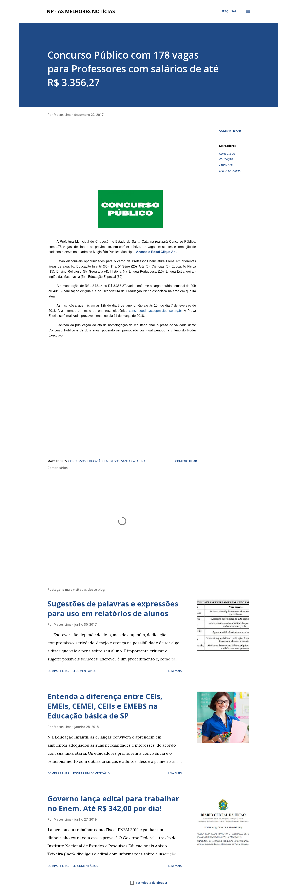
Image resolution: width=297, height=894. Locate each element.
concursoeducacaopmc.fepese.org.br (155, 310)
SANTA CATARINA (229, 170)
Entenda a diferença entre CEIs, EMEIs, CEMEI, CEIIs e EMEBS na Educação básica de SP (104, 706)
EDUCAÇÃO (226, 159)
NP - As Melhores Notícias (81, 11)
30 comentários (85, 866)
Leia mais (175, 671)
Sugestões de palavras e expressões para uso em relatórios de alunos (112, 608)
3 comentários (84, 671)
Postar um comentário (91, 773)
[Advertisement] (77, 161)
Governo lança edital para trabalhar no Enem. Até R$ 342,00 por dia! (113, 803)
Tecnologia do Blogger (151, 882)
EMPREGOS (226, 165)
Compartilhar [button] (230, 130)
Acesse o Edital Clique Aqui (157, 252)
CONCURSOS (227, 154)
